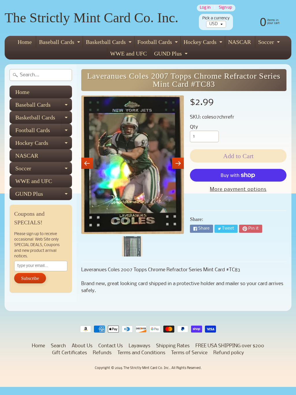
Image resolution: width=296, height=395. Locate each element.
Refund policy (228, 353)
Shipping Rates (173, 346)
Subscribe (30, 278)
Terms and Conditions (141, 353)
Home (25, 42)
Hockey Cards (204, 43)
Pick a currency (216, 18)
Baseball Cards (60, 43)
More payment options (238, 189)
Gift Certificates (69, 353)
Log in (205, 8)
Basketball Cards (109, 43)
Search (58, 346)
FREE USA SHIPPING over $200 (229, 346)
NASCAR (239, 42)
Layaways (139, 346)
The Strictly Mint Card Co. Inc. (91, 17)
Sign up (225, 8)
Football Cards (158, 43)
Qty (194, 127)
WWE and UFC (128, 53)
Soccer (269, 43)
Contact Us (110, 346)
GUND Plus (171, 54)
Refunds (102, 353)
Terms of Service (189, 353)
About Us (82, 346)
